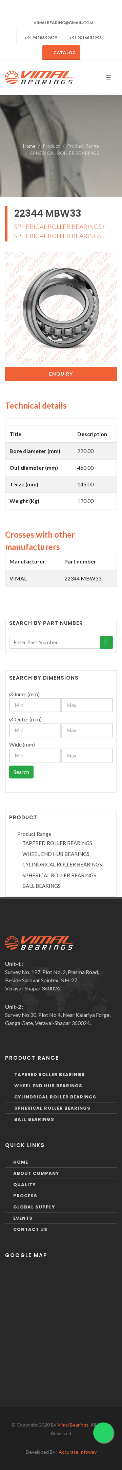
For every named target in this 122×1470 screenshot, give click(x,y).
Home (29, 146)
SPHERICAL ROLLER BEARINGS (57, 226)
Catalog (65, 52)
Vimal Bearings (72, 1425)
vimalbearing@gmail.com (63, 22)
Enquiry (61, 374)
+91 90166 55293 (85, 37)
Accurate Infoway (78, 1452)
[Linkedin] (75, 7)
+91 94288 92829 (40, 37)
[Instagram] (61, 7)
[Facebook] (47, 7)
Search (21, 772)
